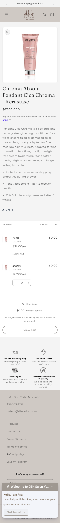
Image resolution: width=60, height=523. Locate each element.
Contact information (41, 518)
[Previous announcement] (6, 3)
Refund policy (15, 454)
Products (12, 423)
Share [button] (9, 209)
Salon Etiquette (16, 439)
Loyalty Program (17, 461)
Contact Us (14, 431)
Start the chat (14, 512)
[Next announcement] (54, 3)
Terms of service (17, 446)
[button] (6, 14)
